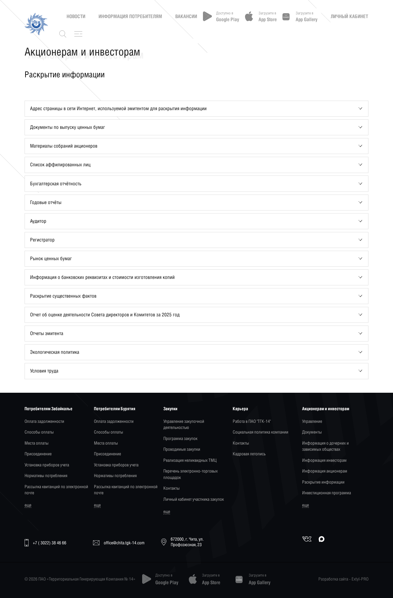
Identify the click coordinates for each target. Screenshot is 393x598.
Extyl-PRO (360, 578)
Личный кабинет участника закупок (193, 499)
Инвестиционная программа (326, 492)
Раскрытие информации (323, 481)
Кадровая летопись (249, 453)
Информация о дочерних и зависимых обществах (325, 446)
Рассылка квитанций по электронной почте (56, 489)
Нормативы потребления (46, 475)
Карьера (240, 408)
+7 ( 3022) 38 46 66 (49, 542)
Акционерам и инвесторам (325, 408)
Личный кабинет (349, 16)
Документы (312, 431)
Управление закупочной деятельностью (183, 424)
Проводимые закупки (181, 449)
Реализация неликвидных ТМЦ (189, 460)
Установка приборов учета (47, 464)
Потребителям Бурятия (114, 408)
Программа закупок (180, 438)
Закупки (170, 408)
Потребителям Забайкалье (48, 408)
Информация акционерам (324, 470)
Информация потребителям (130, 16)
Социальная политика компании (260, 431)
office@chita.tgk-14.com (124, 542)
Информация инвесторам (324, 460)
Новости (76, 16)
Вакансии (186, 16)
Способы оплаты (39, 431)
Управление (312, 421)
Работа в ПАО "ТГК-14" (252, 421)
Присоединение (38, 453)
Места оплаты (37, 443)
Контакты (171, 488)
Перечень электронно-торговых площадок (190, 474)
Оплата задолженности (44, 421)
